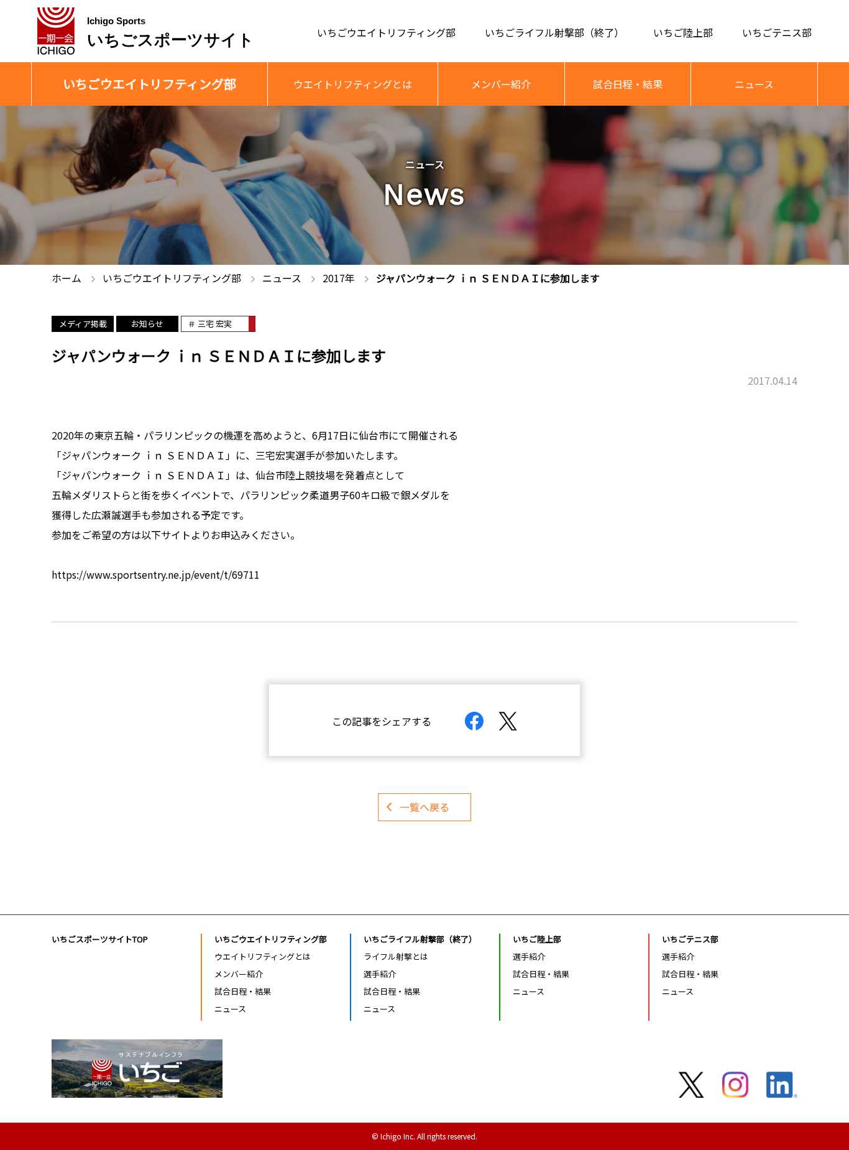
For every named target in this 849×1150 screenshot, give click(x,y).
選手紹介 (380, 974)
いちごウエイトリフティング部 (386, 31)
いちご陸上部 (683, 31)
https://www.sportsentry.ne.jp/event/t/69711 (156, 574)
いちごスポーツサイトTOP (100, 939)
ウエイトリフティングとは (352, 83)
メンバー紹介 (501, 83)
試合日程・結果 (628, 83)
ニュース (754, 83)
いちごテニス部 (777, 31)
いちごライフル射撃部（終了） (554, 31)
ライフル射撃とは (396, 956)
